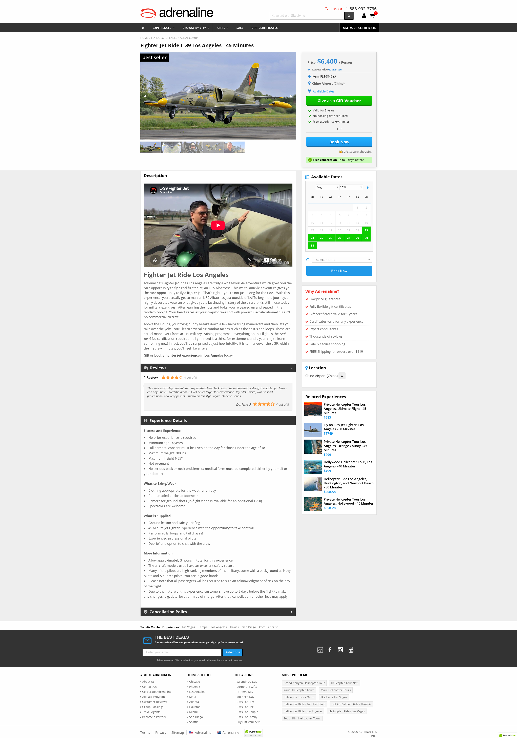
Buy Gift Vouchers (248, 722)
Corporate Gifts (246, 686)
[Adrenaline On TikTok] (320, 648)
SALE (239, 28)
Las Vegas (188, 627)
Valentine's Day (246, 681)
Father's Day (244, 691)
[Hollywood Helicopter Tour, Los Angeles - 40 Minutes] (313, 467)
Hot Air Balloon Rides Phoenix (351, 704)
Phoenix (194, 686)
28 (348, 238)
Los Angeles (219, 627)
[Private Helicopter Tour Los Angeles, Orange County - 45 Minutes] (313, 447)
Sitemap (177, 732)
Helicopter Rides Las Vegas (347, 711)
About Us (148, 681)
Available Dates (323, 91)
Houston (195, 706)
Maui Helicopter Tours (336, 690)
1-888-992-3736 (361, 9)
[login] (364, 16)
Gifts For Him (245, 701)
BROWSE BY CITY (195, 28)
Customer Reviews (154, 701)
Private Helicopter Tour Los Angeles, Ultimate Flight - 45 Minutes (345, 408)
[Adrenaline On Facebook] (330, 648)
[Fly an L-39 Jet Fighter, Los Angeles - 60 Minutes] (313, 430)
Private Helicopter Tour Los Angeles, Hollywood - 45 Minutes (349, 501)
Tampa (203, 627)
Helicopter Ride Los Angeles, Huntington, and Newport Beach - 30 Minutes (349, 483)
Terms (145, 732)
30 (366, 238)
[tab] (218, 175)
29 (357, 238)
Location (317, 367)
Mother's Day (245, 696)
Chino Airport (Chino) (321, 376)
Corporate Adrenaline (156, 691)
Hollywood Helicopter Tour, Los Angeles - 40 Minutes (348, 464)
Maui (192, 696)
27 (339, 238)
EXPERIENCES (162, 28)
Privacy (160, 732)
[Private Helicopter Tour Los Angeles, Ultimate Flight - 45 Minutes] (313, 409)
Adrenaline (202, 732)
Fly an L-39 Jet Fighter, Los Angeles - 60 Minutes (344, 427)
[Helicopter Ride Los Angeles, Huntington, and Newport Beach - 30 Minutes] (313, 484)
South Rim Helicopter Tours (302, 718)
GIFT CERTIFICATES (264, 28)
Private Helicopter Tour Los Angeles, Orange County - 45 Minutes (345, 446)
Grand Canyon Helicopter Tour (304, 683)
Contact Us (149, 686)
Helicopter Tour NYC (344, 683)
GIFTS (221, 28)
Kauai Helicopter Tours (299, 690)
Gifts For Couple (247, 712)
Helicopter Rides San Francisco (304, 704)
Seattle (194, 722)
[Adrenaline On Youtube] (351, 648)
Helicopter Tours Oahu (299, 697)
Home (144, 38)
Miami (193, 712)
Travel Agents (151, 712)
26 (330, 238)
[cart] (372, 16)
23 (366, 230)
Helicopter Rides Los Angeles (303, 711)
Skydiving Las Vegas (333, 697)
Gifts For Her (244, 706)
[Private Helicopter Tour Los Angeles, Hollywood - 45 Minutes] (313, 504)
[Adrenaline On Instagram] (341, 648)
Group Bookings (153, 706)
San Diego (249, 627)
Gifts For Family (246, 717)
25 (321, 238)
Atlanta (194, 701)
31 (312, 245)
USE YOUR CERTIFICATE (359, 28)
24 (312, 238)
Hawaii (234, 627)
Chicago (194, 681)
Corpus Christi (268, 627)
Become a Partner (154, 717)
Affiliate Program (153, 696)
